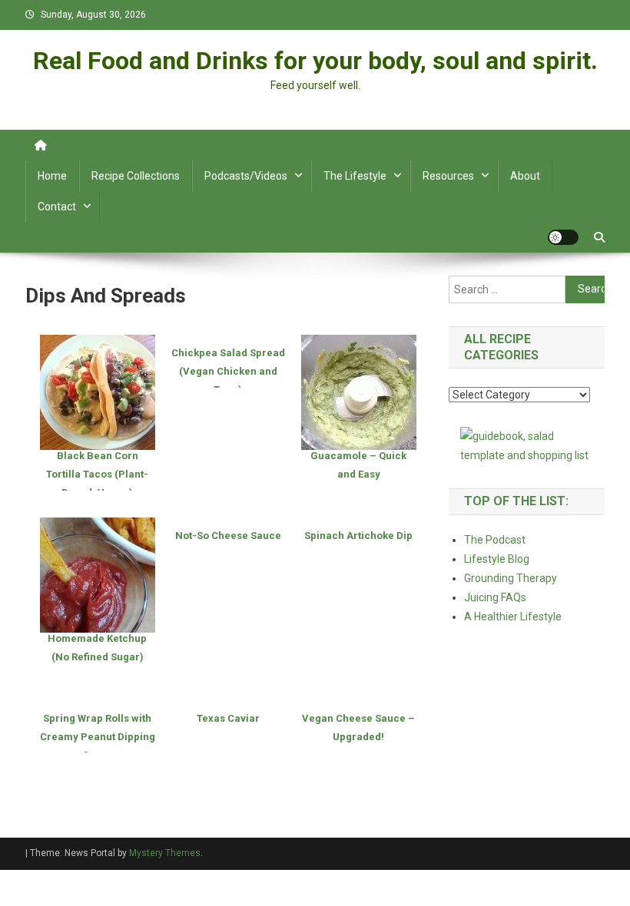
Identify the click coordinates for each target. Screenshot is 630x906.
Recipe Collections (135, 176)
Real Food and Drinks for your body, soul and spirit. (315, 60)
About (525, 176)
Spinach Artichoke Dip (358, 535)
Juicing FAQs (495, 597)
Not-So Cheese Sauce (228, 535)
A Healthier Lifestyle (513, 616)
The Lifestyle (354, 176)
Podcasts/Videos (245, 176)
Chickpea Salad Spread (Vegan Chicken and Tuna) (228, 371)
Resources (448, 176)
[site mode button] (563, 237)
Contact (57, 206)
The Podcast (495, 540)
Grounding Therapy (510, 578)
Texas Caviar (228, 718)
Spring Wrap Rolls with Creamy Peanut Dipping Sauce (97, 737)
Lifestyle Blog (496, 559)
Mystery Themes (165, 853)
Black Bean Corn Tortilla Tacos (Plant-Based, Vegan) (97, 474)
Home (52, 176)
